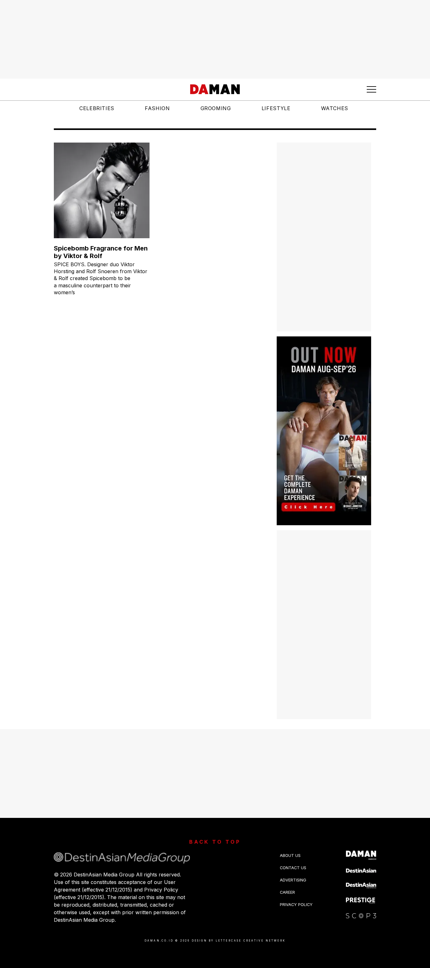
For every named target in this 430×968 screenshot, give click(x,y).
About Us (290, 855)
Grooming (216, 108)
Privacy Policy (296, 904)
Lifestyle (276, 108)
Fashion (157, 108)
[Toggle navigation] (371, 89)
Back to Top (215, 842)
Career (287, 892)
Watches (334, 108)
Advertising (293, 880)
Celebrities (96, 108)
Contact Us (293, 867)
